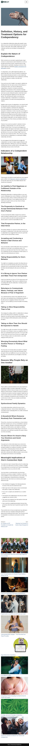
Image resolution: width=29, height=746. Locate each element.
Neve (9, 744)
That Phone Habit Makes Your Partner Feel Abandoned (13, 593)
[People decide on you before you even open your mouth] (14, 604)
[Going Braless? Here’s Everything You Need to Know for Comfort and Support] (14, 686)
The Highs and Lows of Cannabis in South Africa (11, 715)
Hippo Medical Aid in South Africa (8, 654)
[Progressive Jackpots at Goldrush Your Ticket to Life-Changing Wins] (14, 726)
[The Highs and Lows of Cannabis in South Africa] (14, 706)
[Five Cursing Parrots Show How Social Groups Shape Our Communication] (14, 546)
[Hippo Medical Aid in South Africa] (14, 645)
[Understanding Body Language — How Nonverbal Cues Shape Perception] (14, 624)
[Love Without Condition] (14, 665)
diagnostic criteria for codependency (18, 179)
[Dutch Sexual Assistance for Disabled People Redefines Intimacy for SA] (14, 565)
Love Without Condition (6, 675)
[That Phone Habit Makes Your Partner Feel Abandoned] (14, 585)
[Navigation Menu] (26, 2)
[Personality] (5, 2)
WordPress (18, 744)
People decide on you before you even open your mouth (13, 613)
